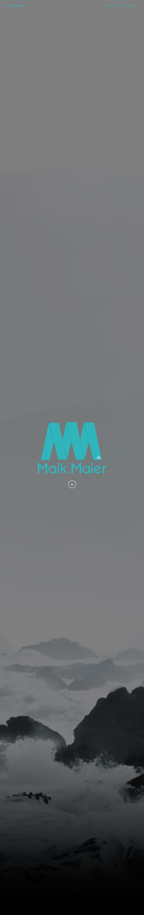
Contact (130, 5)
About (111, 5)
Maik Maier (15, 5)
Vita (120, 5)
